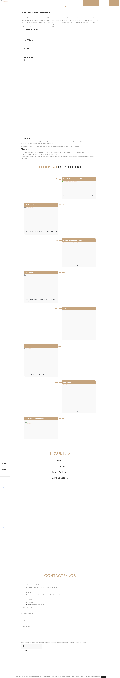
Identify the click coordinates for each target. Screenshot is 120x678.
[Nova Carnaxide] (41, 286)
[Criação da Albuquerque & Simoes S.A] (79, 187)
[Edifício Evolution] (41, 360)
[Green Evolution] (79, 396)
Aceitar (104, 676)
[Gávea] (79, 322)
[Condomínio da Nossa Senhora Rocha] (79, 252)
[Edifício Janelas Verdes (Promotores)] (33, 430)
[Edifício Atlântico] (41, 218)
